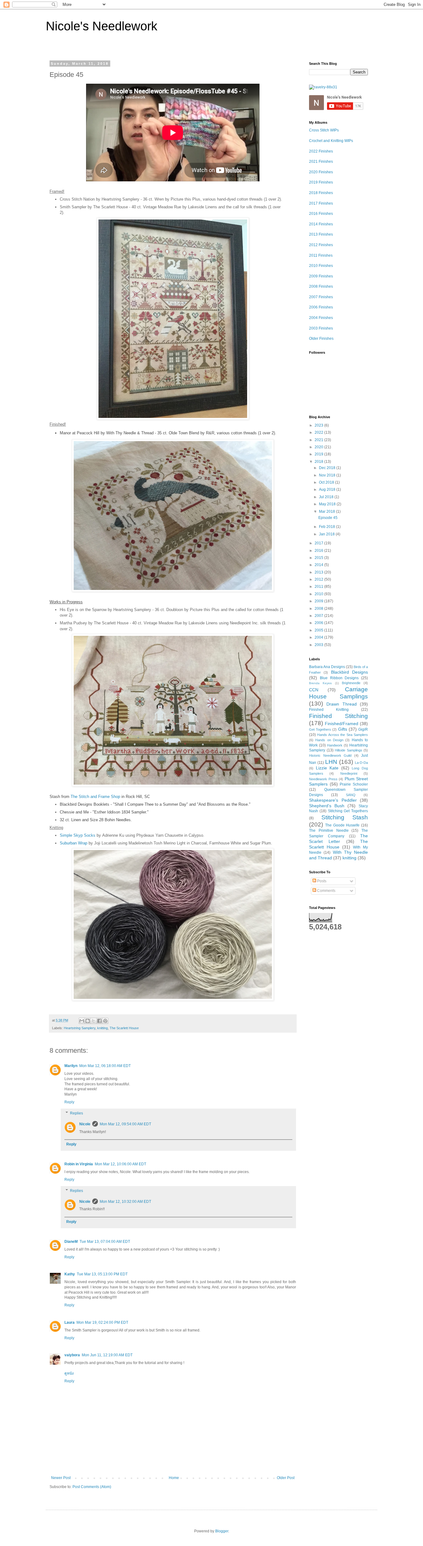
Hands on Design (329, 740)
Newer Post (61, 1478)
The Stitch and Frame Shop (95, 796)
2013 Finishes (321, 234)
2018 (319, 461)
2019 (319, 454)
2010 (319, 594)
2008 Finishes (321, 286)
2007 (319, 616)
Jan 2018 (327, 534)
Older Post (285, 1478)
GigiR (363, 729)
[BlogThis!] (88, 1021)
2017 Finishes (321, 203)
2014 (319, 565)
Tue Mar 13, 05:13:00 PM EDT (102, 1274)
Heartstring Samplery (79, 1028)
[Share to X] (93, 1021)
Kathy (69, 1274)
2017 (319, 543)
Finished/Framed (341, 723)
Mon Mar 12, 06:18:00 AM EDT (105, 1066)
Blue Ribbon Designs (339, 678)
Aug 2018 (327, 489)
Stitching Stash (344, 817)
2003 (319, 645)
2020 (319, 447)
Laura (69, 1322)
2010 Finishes (321, 266)
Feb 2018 (327, 527)
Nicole (84, 1124)
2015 (319, 558)
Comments (325, 890)
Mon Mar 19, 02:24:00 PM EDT (102, 1322)
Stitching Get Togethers (348, 811)
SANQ (350, 795)
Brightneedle (351, 683)
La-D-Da (361, 762)
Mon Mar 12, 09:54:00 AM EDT (125, 1124)
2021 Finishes (321, 161)
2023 (319, 425)
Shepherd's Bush (326, 805)
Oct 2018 (327, 482)
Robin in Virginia (78, 1164)
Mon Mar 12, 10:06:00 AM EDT (120, 1164)
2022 (319, 432)
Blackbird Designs (349, 672)
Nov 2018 (327, 475)
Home (174, 1478)
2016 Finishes (321, 213)
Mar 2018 (327, 511)
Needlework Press (323, 779)
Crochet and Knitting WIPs (331, 141)
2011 (319, 586)
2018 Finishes (321, 193)
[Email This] (82, 1021)
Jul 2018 (326, 497)
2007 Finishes (321, 297)
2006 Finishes (321, 307)
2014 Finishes (321, 224)
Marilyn (70, 1066)
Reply (69, 1102)
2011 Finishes (321, 255)
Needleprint (348, 773)
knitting (102, 1028)
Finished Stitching (338, 716)
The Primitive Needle (329, 830)
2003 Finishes (321, 328)
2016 (319, 550)
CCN (313, 689)
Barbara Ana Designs (327, 667)
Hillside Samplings (348, 750)
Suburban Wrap (73, 843)
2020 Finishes (321, 172)
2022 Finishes (321, 151)
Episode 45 (328, 518)
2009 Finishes (321, 276)
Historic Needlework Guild (330, 755)
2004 (319, 637)
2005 (319, 630)
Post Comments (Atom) (91, 1487)
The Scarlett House (124, 1028)
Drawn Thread (341, 704)
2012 (319, 579)
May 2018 (328, 504)
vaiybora (72, 1355)
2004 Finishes (321, 318)
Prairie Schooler (354, 784)
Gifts (342, 729)
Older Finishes (321, 338)
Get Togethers (320, 729)
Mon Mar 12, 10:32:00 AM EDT (125, 1201)
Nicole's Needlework (101, 26)
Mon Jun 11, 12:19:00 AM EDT (107, 1355)
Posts (321, 881)
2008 (319, 608)
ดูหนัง (69, 1373)
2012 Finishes (321, 245)
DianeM (71, 1241)
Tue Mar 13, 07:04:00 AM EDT (105, 1241)
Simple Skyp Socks (77, 835)
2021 (319, 440)
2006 (319, 623)
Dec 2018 (327, 468)
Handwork (334, 745)
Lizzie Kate (327, 767)
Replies (76, 1113)
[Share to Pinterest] (105, 1021)
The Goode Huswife (342, 825)
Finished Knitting (329, 709)
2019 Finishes (321, 182)
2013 (319, 572)
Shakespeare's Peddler (333, 800)
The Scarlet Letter (338, 838)
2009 (319, 601)
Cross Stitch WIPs (324, 130)
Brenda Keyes (320, 683)
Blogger (221, 1531)
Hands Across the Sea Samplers (342, 735)
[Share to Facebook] (99, 1021)
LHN (331, 762)
